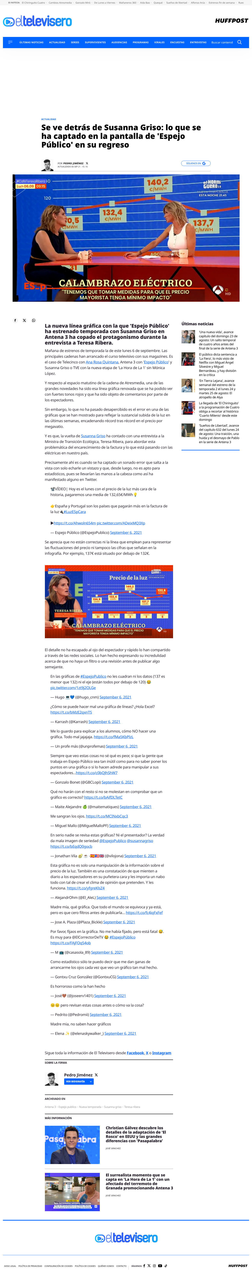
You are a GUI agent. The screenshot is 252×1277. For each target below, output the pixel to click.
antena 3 (50, 1107)
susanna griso (112, 1107)
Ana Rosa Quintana (102, 362)
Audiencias (119, 42)
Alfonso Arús (198, 2)
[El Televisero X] (149, 1266)
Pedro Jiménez (73, 163)
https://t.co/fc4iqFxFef (144, 912)
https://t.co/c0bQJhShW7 (96, 772)
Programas (141, 42)
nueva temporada (90, 1107)
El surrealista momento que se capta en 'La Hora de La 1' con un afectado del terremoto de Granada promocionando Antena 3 (139, 1181)
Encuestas (177, 42)
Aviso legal (10, 1266)
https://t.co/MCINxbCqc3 (107, 816)
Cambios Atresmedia (60, 2)
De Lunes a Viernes (105, 2)
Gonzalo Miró (83, 2)
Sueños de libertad (177, 2)
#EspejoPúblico (122, 937)
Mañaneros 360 (128, 2)
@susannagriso (140, 840)
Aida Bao (145, 2)
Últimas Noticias (31, 42)
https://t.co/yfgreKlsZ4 (86, 888)
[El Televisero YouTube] (160, 1266)
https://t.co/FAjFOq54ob (70, 942)
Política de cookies (85, 1266)
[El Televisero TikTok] (166, 1266)
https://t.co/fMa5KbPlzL (113, 736)
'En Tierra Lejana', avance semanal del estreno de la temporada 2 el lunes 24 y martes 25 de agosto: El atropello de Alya (217, 389)
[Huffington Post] (232, 21)
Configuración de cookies (58, 1266)
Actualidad (57, 42)
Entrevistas (198, 42)
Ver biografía (75, 1081)
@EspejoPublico (112, 840)
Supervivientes (95, 42)
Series (75, 42)
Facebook (135, 1052)
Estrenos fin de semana (222, 2)
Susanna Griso (93, 435)
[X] (87, 163)
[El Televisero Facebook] (144, 1266)
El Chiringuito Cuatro (33, 2)
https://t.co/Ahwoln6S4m (75, 523)
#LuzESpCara (75, 511)
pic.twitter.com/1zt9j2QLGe (73, 687)
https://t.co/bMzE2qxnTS (71, 712)
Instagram (161, 1052)
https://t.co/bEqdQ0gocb (71, 846)
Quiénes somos (106, 1266)
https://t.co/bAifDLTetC (103, 797)
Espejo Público (156, 362)
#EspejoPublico (93, 676)
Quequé (158, 2)
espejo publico (67, 1107)
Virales (159, 42)
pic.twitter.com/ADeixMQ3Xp (121, 523)
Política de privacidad (30, 1266)
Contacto (121, 1266)
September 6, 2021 (126, 532)
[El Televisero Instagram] (154, 1266)
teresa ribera (132, 1107)
